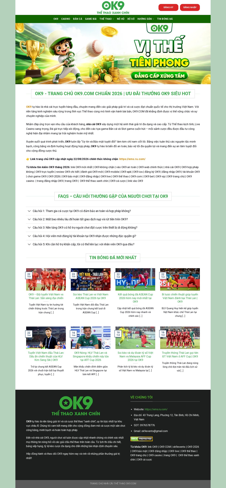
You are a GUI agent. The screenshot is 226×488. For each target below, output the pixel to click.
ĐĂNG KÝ (168, 7)
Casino (65, 19)
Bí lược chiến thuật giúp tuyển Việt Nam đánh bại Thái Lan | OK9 (180, 298)
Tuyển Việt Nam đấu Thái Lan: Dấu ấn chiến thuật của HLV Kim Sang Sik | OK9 (46, 356)
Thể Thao (105, 19)
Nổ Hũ (120, 19)
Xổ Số (131, 19)
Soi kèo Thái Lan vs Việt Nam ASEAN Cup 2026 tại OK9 (90, 296)
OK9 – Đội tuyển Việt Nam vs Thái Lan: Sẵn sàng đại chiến (46, 296)
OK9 (55, 19)
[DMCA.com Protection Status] (141, 438)
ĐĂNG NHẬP (190, 7)
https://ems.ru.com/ (156, 409)
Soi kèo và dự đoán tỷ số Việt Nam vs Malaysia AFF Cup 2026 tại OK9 (135, 356)
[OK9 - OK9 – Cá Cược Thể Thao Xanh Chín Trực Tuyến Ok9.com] (113, 7)
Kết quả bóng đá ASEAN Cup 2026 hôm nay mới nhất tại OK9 (135, 298)
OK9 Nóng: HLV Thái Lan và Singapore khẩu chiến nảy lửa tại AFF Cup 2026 (91, 356)
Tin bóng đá (165, 19)
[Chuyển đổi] (29, 211)
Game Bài (90, 19)
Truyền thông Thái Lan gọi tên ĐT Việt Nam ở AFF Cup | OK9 (180, 354)
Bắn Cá (77, 19)
